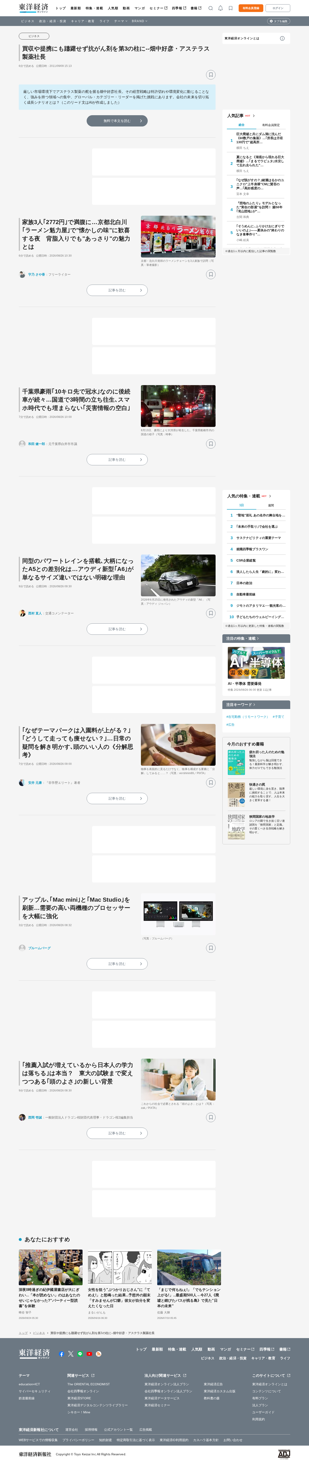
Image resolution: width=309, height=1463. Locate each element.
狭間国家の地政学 (262, 816)
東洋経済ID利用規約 (174, 1440)
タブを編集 (281, 21)
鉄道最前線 (27, 1398)
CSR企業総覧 (246, 560)
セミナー (157, 8)
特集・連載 (94, 8)
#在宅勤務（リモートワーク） (248, 717)
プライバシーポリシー (78, 1440)
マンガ (140, 8)
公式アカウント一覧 (118, 1429)
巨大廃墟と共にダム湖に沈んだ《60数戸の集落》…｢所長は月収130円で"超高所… (259, 138)
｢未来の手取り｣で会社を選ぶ (257, 526)
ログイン (278, 8)
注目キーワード (239, 705)
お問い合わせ (233, 1440)
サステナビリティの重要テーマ (258, 538)
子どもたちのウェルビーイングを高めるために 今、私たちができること (261, 617)
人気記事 (235, 115)
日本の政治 (244, 583)
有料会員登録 (251, 8)
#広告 (230, 724)
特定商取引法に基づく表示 (136, 1440)
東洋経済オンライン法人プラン (167, 1384)
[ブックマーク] (211, 75)
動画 (126, 8)
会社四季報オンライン (83, 1391)
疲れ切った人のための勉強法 (266, 754)
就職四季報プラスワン (252, 549)
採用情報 (91, 1429)
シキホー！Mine (78, 1412)
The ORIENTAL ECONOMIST (88, 1384)
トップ (60, 8)
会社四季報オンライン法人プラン (169, 1391)
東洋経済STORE (79, 1398)
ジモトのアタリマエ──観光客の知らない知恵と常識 (261, 605)
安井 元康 (35, 782)
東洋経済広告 (213, 1384)
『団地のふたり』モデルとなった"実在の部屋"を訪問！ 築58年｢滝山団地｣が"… (259, 207)
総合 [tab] (242, 124)
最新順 (76, 8)
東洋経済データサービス (162, 1398)
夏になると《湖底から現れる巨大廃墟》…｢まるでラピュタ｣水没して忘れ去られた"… (260, 161)
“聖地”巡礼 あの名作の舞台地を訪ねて (261, 515)
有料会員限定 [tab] (271, 125)
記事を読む (117, 290)
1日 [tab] (241, 505)
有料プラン (260, 1398)
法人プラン (260, 1405)
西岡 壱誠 (35, 1117)
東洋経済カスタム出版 (220, 1391)
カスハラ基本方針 (206, 1440)
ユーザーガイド (263, 1412)
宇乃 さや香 (36, 274)
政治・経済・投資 (53, 21)
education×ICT (29, 1384)
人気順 (113, 8)
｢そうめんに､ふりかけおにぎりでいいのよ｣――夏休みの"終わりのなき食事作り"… (260, 230)
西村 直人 (35, 613)
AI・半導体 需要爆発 (244, 684)
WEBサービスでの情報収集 (38, 1440)
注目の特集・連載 (241, 638)
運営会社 (71, 1429)
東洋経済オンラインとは (242, 38)
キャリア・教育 (83, 21)
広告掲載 (145, 1429)
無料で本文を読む (117, 121)
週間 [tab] (271, 505)
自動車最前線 (246, 594)
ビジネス (28, 21)
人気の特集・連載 (243, 496)
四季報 (177, 8)
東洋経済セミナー (157, 1405)
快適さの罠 (257, 784)
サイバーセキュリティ (35, 1391)
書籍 (194, 8)
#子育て (278, 717)
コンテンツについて (266, 1391)
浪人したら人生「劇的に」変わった (261, 571)
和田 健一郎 (36, 444)
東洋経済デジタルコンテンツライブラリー (97, 1405)
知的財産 (105, 1440)
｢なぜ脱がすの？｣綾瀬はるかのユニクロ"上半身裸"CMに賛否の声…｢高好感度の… (260, 184)
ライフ (105, 21)
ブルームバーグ (39, 948)
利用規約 (258, 1419)
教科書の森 (212, 1398)
